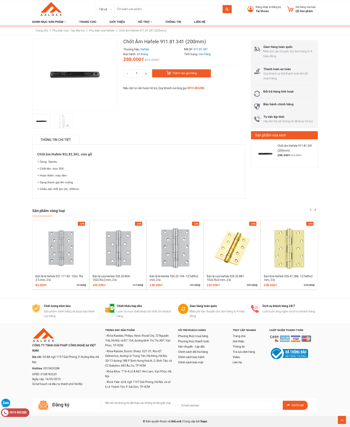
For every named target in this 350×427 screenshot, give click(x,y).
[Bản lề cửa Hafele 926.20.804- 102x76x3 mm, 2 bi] (118, 248)
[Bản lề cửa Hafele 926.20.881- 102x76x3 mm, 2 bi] (232, 248)
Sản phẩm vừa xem (270, 135)
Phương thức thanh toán (193, 341)
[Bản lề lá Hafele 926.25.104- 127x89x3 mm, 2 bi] (175, 248)
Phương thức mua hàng (193, 336)
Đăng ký (276, 6)
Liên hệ (237, 362)
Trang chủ (239, 336)
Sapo (203, 421)
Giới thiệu (238, 341)
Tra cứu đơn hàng (244, 351)
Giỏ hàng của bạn (306, 6)
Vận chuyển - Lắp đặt (191, 346)
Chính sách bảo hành (191, 357)
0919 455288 (195, 88)
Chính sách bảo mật (190, 362)
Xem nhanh (74, 288)
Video (236, 357)
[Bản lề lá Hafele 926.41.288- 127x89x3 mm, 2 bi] (289, 248)
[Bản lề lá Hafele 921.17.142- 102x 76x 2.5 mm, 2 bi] (60, 248)
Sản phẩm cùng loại (48, 211)
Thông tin (239, 346)
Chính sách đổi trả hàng (193, 351)
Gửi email (298, 405)
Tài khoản (262, 11)
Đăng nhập (262, 6)
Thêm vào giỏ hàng (55, 288)
